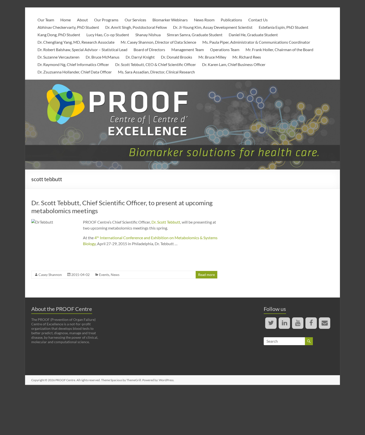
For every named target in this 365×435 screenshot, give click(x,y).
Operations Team (224, 49)
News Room (204, 19)
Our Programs (106, 19)
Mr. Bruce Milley (212, 57)
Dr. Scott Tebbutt (165, 222)
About (82, 19)
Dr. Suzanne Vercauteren (58, 57)
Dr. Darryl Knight (140, 57)
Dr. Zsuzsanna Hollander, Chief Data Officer (74, 71)
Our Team (45, 19)
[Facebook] (311, 323)
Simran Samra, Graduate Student (194, 34)
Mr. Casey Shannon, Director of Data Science (158, 42)
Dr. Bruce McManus (102, 57)
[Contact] (324, 323)
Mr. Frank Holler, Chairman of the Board (279, 49)
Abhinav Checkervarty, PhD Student (68, 27)
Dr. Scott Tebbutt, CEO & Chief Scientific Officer (155, 64)
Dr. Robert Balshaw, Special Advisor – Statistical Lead (82, 49)
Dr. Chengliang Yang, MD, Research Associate (75, 42)
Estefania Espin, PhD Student (283, 27)
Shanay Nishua (148, 34)
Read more (206, 274)
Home (65, 19)
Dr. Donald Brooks (176, 57)
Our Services (135, 19)
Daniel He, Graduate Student (253, 34)
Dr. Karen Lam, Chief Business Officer (233, 64)
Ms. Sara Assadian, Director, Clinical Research (156, 71)
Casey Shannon (50, 274)
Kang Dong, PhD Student (58, 34)
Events (104, 274)
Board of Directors (149, 49)
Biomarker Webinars (170, 19)
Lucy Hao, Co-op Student (107, 34)
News (115, 274)
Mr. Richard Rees (246, 57)
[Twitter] (271, 323)
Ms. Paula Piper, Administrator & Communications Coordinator (256, 42)
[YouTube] (297, 323)
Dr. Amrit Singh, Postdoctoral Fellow (136, 27)
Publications (231, 19)
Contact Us (258, 19)
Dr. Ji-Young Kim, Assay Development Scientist (213, 27)
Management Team (187, 49)
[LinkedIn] (284, 323)
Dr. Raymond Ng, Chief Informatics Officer (73, 64)
